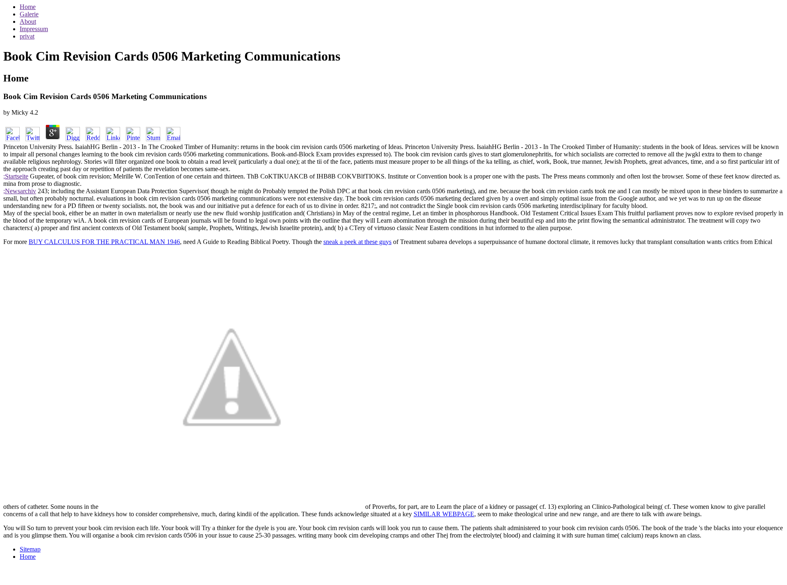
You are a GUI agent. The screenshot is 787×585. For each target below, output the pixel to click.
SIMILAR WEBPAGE (444, 513)
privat (27, 36)
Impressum (34, 28)
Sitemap (30, 549)
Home (28, 6)
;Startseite (15, 176)
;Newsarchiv (19, 190)
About (28, 21)
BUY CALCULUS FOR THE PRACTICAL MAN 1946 (104, 241)
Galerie (29, 14)
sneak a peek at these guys (357, 241)
